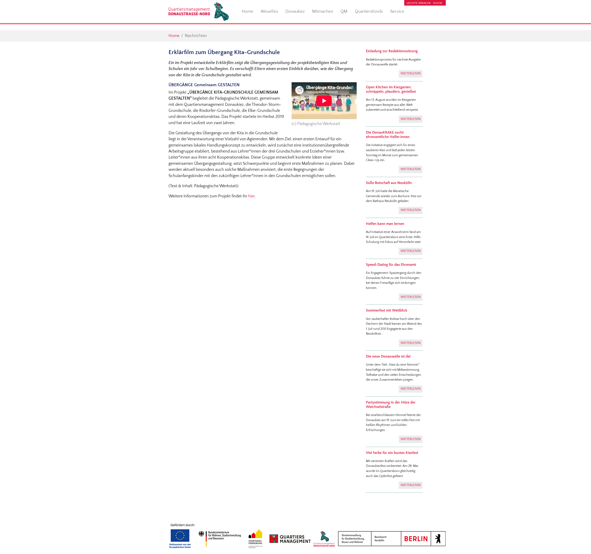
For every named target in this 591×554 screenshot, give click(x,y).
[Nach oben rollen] (580, 543)
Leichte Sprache (419, 3)
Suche (437, 3)
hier (251, 196)
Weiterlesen (411, 73)
